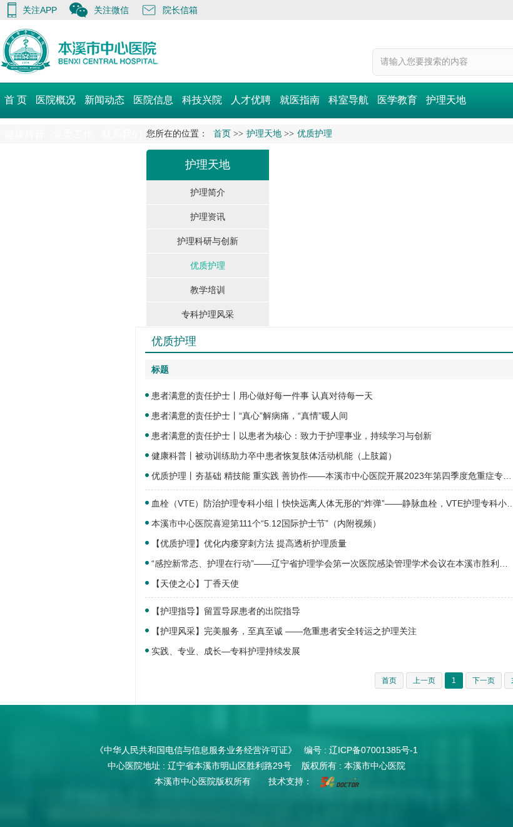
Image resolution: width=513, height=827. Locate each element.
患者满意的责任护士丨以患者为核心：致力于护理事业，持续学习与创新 (291, 436)
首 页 (15, 100)
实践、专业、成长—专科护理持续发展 (225, 651)
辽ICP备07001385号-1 (373, 750)
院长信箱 (180, 10)
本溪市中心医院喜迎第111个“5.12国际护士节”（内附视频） (266, 523)
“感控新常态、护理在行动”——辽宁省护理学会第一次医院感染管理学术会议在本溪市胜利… (329, 563)
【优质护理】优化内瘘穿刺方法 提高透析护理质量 (249, 543)
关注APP (40, 10)
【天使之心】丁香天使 (195, 583)
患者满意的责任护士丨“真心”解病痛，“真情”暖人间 (249, 416)
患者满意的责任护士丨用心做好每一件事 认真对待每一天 (262, 396)
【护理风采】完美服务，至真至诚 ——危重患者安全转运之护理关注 (284, 631)
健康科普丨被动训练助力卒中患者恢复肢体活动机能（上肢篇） (274, 456)
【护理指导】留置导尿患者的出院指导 (225, 611)
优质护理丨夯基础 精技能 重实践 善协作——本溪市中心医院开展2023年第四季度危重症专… (331, 476)
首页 (222, 133)
